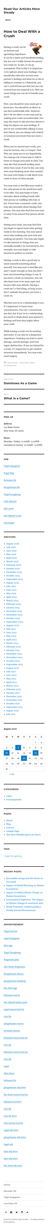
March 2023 (12, 643)
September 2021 (14, 707)
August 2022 (12, 668)
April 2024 (11, 597)
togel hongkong (13, 856)
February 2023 (13, 646)
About (9, 820)
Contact (10, 827)
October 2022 (13, 661)
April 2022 (11, 682)
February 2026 (13, 565)
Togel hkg (9, 473)
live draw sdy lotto (13, 1165)
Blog (8, 824)
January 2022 (13, 693)
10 (7, 753)
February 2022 (13, 689)
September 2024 (14, 579)
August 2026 (12, 543)
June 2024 (11, 590)
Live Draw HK (10, 1203)
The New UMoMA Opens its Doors (23, 834)
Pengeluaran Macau (14, 974)
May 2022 (11, 678)
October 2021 (13, 703)
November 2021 (14, 700)
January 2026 (13, 568)
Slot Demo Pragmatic (14, 966)
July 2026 (11, 547)
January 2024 (13, 607)
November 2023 (14, 614)
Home (7, 1185)
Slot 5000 (8, 508)
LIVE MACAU (10, 501)
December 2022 (14, 654)
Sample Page (12, 831)
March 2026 (12, 561)
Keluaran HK (10, 1191)
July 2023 (11, 629)
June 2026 (11, 551)
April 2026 (11, 558)
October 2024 (13, 575)
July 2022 (11, 671)
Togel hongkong (12, 494)
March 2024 (12, 600)
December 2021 (14, 696)
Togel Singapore (12, 1197)
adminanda (12, 363)
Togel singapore (12, 466)
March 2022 (12, 685)
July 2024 (11, 586)
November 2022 (14, 657)
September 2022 (14, 664)
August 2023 (12, 625)
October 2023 (13, 618)
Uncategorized (10, 365)
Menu (8, 20)
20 (24, 758)
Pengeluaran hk (12, 487)
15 (35, 753)
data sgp (8, 945)
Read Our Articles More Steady (16, 1219)
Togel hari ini (10, 931)
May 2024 (11, 593)
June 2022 (11, 675)
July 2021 (10, 714)
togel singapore (12, 938)
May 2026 (11, 554)
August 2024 (12, 582)
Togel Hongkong (12, 952)
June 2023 (11, 632)
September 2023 (14, 622)
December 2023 (14, 611)
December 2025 (14, 572)
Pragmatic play (11, 959)
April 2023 (11, 639)
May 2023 (11, 636)
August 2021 (12, 710)
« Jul (11, 774)
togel (9, 796)
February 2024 (13, 604)
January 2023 (13, 650)
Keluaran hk (10, 480)
